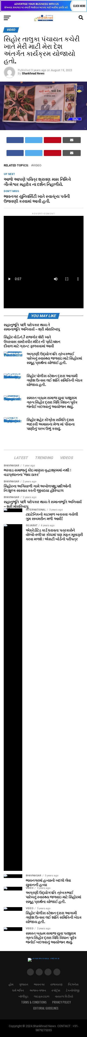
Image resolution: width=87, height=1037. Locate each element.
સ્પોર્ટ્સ (56, 990)
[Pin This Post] (52, 140)
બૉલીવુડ (23, 996)
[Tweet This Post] (33, 140)
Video (37, 165)
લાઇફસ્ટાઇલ (41, 996)
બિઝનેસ (73, 984)
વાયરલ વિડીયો (64, 996)
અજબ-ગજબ (37, 990)
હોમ (11, 984)
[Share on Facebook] (15, 140)
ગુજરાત (23, 984)
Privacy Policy (61, 1002)
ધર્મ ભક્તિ (18, 990)
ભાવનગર (39, 984)
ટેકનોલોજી (72, 990)
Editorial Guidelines (45, 1008)
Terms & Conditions (34, 1002)
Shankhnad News (33, 73)
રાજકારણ (56, 984)
